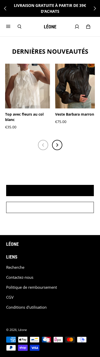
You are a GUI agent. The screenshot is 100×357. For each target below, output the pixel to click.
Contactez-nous (19, 277)
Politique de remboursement (31, 287)
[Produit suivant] (57, 145)
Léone (22, 330)
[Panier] (88, 26)
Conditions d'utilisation (26, 307)
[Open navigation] (11, 26)
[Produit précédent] (43, 145)
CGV (10, 297)
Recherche (15, 267)
